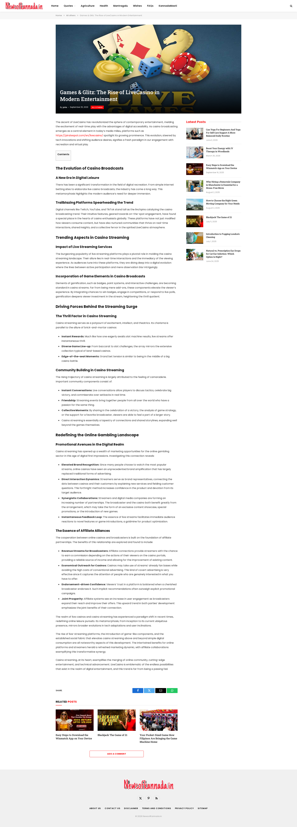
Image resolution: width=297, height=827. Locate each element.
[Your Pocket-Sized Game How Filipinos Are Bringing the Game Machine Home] (159, 720)
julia (65, 107)
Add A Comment (116, 753)
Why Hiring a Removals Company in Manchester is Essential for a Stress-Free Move (223, 184)
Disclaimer (131, 808)
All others (97, 107)
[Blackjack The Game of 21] (117, 720)
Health (104, 5)
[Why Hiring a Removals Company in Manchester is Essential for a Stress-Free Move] (194, 186)
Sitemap (203, 808)
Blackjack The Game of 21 (113, 735)
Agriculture (88, 5)
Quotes (68, 5)
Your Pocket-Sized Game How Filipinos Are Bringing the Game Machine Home (158, 738)
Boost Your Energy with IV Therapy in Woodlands (219, 150)
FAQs (150, 5)
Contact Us (112, 808)
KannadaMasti (168, 5)
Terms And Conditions (156, 808)
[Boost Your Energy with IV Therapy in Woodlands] (194, 152)
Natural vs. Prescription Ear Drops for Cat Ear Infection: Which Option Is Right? (223, 253)
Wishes (137, 5)
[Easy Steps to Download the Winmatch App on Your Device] (75, 720)
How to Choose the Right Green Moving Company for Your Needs (223, 202)
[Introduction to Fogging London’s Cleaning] (194, 238)
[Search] (290, 5)
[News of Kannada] (24, 6)
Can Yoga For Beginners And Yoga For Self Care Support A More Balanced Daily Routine (223, 132)
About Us (95, 808)
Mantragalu (120, 5)
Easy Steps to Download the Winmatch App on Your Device (74, 736)
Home (54, 5)
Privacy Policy (184, 808)
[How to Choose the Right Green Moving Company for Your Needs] (194, 204)
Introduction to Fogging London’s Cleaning (223, 235)
